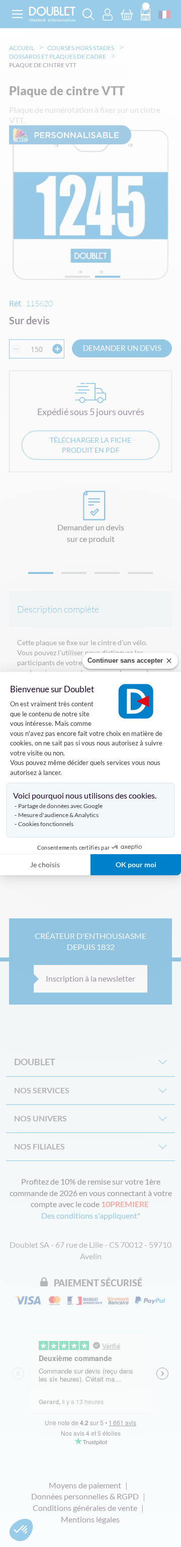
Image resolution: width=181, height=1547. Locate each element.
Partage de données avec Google (60, 806)
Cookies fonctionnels (45, 824)
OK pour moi (136, 864)
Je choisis (45, 864)
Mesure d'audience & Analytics (58, 815)
